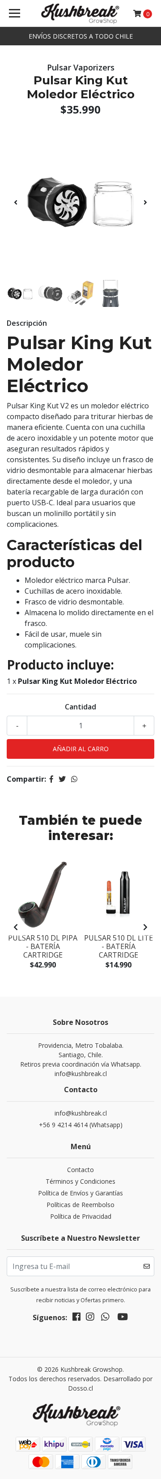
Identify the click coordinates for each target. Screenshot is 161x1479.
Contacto (80, 1169)
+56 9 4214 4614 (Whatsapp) (81, 1124)
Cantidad (80, 707)
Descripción (27, 323)
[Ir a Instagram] (90, 1318)
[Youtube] (122, 1318)
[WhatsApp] (105, 1318)
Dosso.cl (80, 1388)
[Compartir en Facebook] (51, 779)
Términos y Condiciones (80, 1181)
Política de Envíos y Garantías (80, 1193)
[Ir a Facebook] (76, 1318)
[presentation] (16, 202)
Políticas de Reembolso (80, 1204)
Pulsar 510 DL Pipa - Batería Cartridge (42, 946)
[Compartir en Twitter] (62, 779)
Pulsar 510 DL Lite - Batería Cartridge (118, 946)
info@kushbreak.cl (81, 1113)
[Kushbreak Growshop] (80, 13)
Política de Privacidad (80, 1216)
